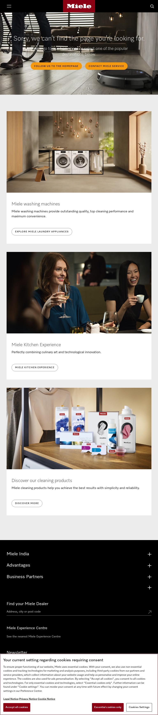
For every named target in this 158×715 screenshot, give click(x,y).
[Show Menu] (9, 6)
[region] (79, 684)
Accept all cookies (17, 707)
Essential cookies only (107, 707)
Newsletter (17, 653)
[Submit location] (149, 612)
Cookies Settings (139, 707)
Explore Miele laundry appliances (42, 232)
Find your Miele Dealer (27, 604)
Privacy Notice (28, 699)
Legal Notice (11, 699)
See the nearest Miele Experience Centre (34, 636)
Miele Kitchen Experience (35, 367)
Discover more (27, 503)
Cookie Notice (46, 699)
